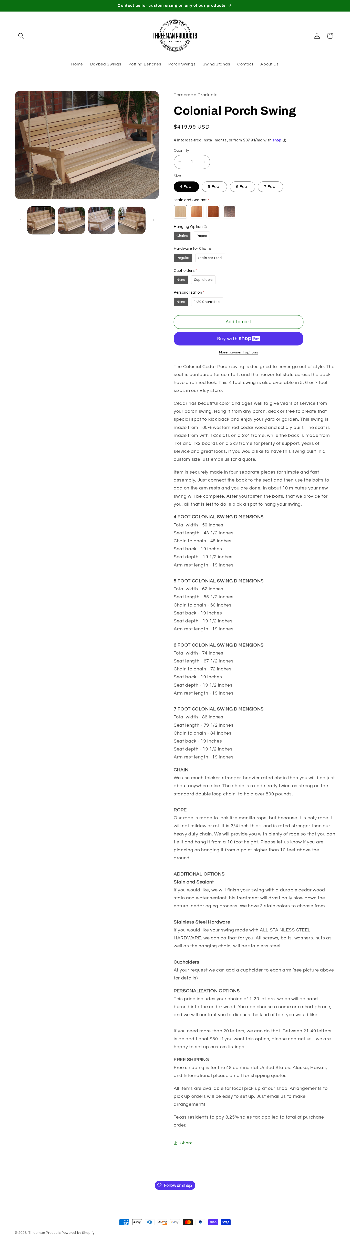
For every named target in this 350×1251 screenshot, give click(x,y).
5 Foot (214, 187)
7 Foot (270, 187)
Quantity (181, 150)
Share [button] (186, 1143)
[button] (21, 35)
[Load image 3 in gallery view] (102, 220)
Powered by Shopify (78, 1233)
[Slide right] (153, 220)
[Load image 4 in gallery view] (132, 220)
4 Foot (186, 187)
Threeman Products (44, 1233)
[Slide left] (20, 220)
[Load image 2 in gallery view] (71, 220)
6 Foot (242, 187)
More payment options (238, 352)
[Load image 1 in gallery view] (41, 220)
